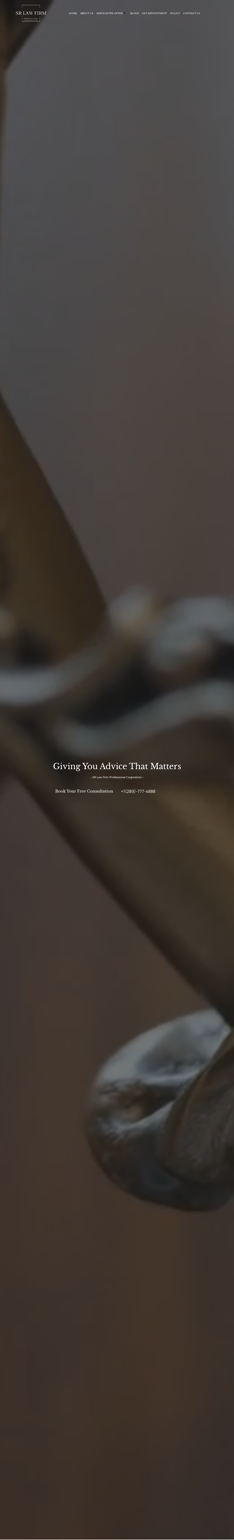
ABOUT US (86, 13)
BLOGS (134, 13)
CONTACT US (191, 13)
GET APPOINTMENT (154, 13)
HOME (73, 13)
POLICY (175, 13)
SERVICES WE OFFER (109, 13)
